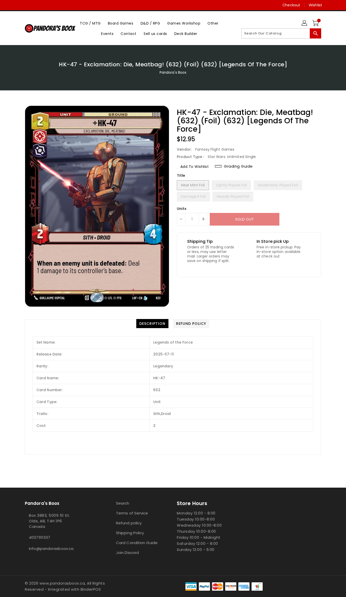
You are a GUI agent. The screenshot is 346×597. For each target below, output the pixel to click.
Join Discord (127, 552)
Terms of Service (132, 513)
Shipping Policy (130, 532)
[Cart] (316, 23)
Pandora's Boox (173, 72)
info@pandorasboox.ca (51, 548)
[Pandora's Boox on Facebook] (18, 5)
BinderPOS (91, 589)
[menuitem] (90, 23)
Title (181, 175)
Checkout (291, 5)
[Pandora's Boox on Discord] (37, 5)
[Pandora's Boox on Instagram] (27, 5)
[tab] (152, 323)
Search (122, 503)
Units (182, 208)
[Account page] (305, 23)
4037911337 (39, 537)
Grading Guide (238, 166)
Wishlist (315, 5)
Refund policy (129, 523)
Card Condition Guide (137, 542)
